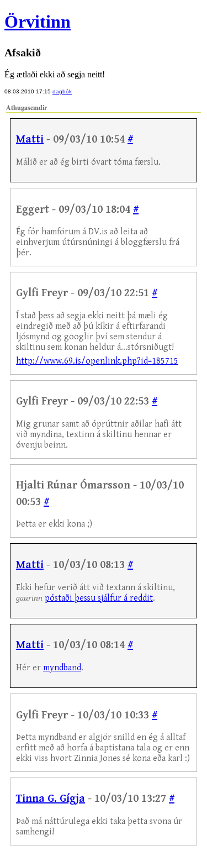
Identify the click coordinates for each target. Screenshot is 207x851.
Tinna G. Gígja (50, 798)
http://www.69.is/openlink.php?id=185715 (97, 361)
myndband (62, 668)
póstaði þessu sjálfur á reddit (99, 598)
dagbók (62, 91)
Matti (30, 139)
